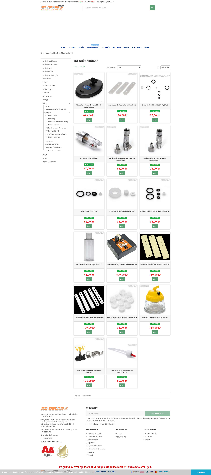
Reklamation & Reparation (96, 449)
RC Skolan (148, 436)
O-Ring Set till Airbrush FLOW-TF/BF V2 (155, 105)
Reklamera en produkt (94, 436)
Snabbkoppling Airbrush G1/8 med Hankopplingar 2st (155, 159)
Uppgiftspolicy (121, 436)
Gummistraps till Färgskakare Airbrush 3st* (122, 105)
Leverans (90, 452)
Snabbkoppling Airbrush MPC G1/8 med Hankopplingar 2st (122, 159)
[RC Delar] (52, 7)
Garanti (90, 455)
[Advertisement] (105, 27)
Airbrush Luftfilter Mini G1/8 (89, 158)
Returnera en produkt (94, 433)
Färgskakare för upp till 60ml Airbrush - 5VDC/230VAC (89, 106)
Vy (158, 67)
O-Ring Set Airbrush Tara (89, 211)
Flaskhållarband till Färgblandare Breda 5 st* (155, 264)
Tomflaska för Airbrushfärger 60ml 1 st (89, 264)
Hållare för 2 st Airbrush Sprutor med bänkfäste (89, 371)
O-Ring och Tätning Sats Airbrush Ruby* (122, 211)
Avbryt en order (92, 440)
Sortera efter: (111, 67)
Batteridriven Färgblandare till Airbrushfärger (122, 264)
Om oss (119, 433)
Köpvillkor (90, 443)
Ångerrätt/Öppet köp (94, 446)
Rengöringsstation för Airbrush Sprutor (155, 317)
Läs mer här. (90, 472)
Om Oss (45, 2)
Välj (119, 67)
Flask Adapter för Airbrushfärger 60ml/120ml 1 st (122, 371)
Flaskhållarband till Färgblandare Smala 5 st (89, 317)
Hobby (147, 440)
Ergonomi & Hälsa (151, 433)
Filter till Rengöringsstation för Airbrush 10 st (122, 317)
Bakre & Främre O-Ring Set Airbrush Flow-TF (155, 211)
